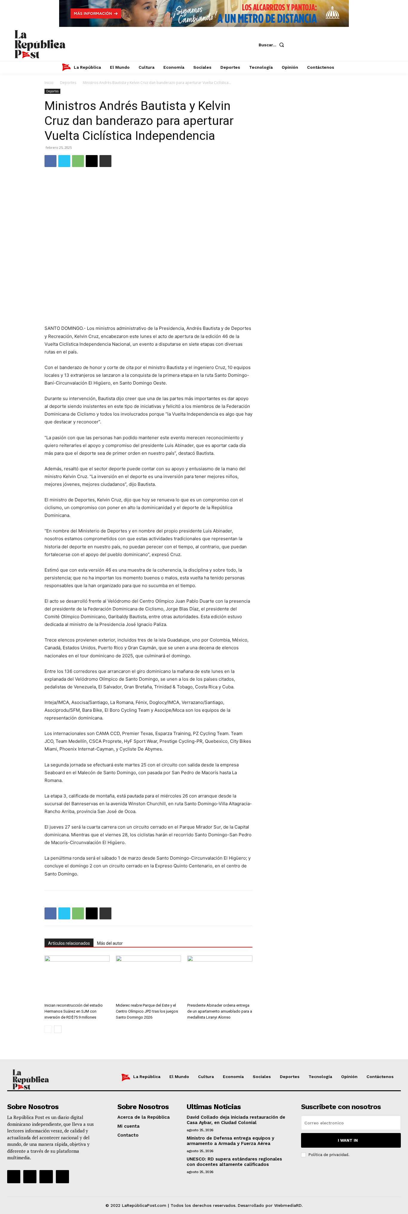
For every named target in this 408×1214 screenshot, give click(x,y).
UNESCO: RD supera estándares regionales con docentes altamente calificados (234, 1161)
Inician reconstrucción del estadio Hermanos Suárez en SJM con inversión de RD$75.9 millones (74, 1011)
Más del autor (110, 943)
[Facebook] (299, 44)
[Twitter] (335, 44)
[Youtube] (353, 44)
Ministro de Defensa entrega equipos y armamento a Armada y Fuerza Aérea (230, 1140)
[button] (272, 45)
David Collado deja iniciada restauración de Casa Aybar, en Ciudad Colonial (236, 1120)
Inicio (49, 82)
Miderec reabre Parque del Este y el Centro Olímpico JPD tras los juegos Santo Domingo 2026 (147, 1011)
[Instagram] (317, 44)
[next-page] (58, 1029)
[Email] (92, 161)
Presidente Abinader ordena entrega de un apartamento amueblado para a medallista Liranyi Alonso (219, 1011)
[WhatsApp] (78, 161)
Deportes (68, 82)
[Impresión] (105, 161)
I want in (348, 1140)
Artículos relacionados (69, 943)
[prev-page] (48, 1029)
